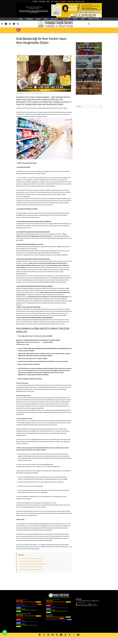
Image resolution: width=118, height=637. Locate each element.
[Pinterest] (25, 49)
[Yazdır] (36, 49)
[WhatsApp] (28, 49)
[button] (89, 24)
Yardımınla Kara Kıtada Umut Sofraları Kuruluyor (31, 566)
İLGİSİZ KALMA (89, 38)
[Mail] (52, 635)
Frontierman (94, 605)
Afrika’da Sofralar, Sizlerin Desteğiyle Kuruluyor (31, 569)
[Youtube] (14, 24)
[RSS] (57, 635)
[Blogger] (40, 635)
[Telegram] (6, 24)
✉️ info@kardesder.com (82, 604)
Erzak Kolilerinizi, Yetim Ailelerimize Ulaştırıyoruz (31, 558)
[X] (21, 49)
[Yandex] (74, 635)
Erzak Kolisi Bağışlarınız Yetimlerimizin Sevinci (31, 561)
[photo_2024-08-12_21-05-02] (89, 75)
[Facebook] (2, 24)
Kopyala (38, 601)
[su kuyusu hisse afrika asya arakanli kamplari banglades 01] (89, 88)
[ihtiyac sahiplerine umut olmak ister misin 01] (89, 61)
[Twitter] (18, 24)
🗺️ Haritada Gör (92, 604)
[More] (43, 49)
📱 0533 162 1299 (80, 602)
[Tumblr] (65, 635)
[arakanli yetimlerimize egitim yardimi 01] (89, 48)
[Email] (32, 49)
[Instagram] (10, 24)
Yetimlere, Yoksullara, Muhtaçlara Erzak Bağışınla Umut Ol (33, 564)
